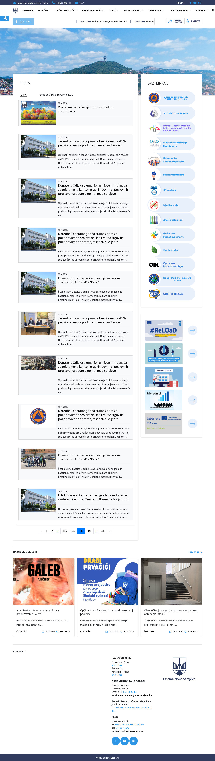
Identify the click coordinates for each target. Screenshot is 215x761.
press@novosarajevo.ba (130, 731)
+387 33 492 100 (64, 3)
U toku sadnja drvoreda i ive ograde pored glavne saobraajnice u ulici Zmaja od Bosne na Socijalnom (93, 497)
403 (103, 531)
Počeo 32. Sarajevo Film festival (97, 21)
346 (73, 531)
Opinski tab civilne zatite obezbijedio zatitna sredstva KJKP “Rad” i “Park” (89, 280)
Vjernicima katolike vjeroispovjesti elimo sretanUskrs (86, 109)
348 (89, 531)
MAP (82, 3)
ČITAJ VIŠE (21, 631)
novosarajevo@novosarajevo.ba (135, 695)
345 (65, 531)
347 (81, 531)
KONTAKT (181, 3)
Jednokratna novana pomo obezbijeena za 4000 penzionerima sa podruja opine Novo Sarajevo (92, 143)
